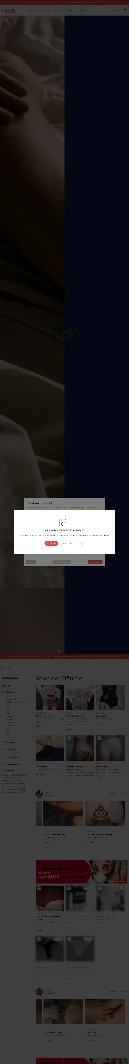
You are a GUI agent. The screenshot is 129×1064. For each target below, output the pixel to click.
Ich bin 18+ (51, 543)
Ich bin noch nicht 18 (71, 543)
